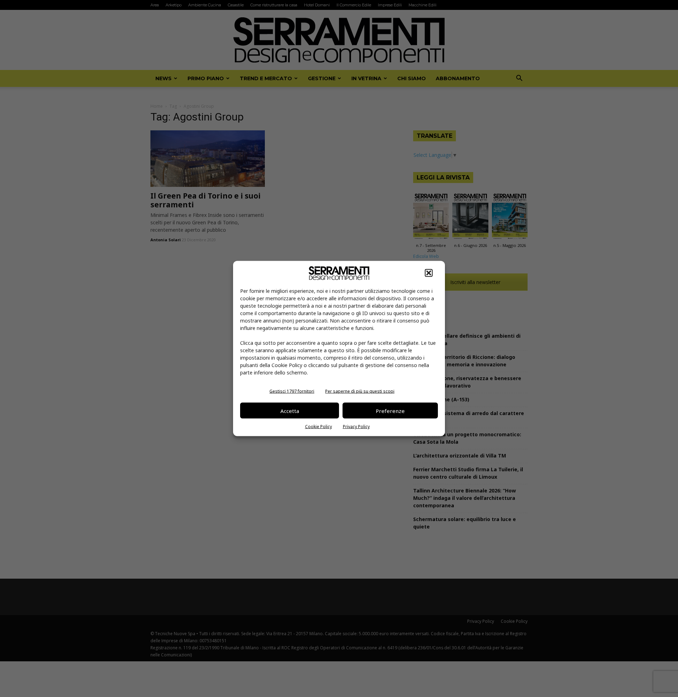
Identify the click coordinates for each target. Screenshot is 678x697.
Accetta (289, 410)
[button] (428, 273)
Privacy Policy (356, 427)
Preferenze (390, 410)
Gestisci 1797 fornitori (291, 391)
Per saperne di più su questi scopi (359, 391)
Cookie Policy (318, 427)
